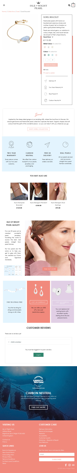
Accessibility (43, 436)
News (4, 463)
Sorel (17, 11)
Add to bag (51, 65)
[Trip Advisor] (73, 465)
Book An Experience (9, 450)
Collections (11, 11)
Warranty (42, 433)
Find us (5, 442)
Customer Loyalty (44, 438)
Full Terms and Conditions (11, 461)
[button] (69, 5)
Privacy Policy (7, 457)
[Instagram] (69, 465)
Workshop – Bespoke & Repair (48, 440)
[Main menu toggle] (4, 5)
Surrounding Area (8, 454)
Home (4, 11)
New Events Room (8, 452)
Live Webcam (43, 442)
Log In (38, 355)
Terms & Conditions (9, 459)
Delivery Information (45, 429)
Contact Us (6, 439)
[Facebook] (66, 465)
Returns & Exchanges (46, 431)
